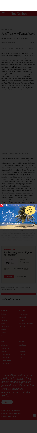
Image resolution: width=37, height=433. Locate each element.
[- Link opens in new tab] (18, 216)
